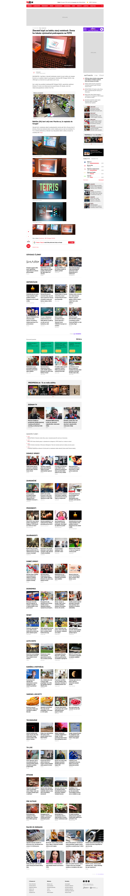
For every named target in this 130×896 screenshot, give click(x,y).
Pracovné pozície (31, 339)
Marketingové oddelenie (69, 890)
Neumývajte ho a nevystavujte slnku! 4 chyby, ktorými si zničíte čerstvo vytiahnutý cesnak (61, 817)
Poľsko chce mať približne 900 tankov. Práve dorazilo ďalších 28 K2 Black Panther (47, 735)
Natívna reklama (50, 892)
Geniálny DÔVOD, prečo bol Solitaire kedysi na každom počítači (60, 269)
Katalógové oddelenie (69, 889)
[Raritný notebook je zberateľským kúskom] (39, 229)
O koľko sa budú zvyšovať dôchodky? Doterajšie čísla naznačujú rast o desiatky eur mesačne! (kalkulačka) (75, 604)
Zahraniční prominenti (44, 525)
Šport (51, 6)
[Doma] (85, 172)
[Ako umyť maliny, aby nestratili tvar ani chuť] (75, 701)
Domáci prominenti (29, 527)
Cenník (48, 889)
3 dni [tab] (96, 75)
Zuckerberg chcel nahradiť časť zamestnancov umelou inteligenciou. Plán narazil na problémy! (31, 683)
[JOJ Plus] (85, 176)
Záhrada (42, 820)
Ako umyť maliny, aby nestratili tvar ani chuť (74, 708)
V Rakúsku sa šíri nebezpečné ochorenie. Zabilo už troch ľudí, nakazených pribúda (74, 763)
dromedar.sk (43, 554)
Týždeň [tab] (101, 75)
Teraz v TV (86, 159)
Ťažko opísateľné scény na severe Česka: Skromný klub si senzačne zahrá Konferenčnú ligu (47, 630)
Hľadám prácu (57, 686)
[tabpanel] (93, 90)
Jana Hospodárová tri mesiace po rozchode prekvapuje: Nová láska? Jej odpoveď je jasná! (61, 523)
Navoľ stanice (85, 180)
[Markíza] (85, 162)
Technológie (31, 720)
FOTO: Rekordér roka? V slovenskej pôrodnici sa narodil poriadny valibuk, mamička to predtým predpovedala (32, 763)
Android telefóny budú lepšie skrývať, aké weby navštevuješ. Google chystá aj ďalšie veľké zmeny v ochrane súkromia (32, 736)
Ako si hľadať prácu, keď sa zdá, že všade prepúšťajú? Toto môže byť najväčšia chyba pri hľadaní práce (46, 683)
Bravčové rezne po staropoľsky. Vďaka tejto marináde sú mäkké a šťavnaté (32, 710)
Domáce (29, 6)
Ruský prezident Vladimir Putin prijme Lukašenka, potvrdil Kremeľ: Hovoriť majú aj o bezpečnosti (61, 496)
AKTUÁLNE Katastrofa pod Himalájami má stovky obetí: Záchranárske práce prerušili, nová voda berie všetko (75, 497)
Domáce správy (33, 453)
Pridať (72, 242)
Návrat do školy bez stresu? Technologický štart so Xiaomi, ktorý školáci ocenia (74, 577)
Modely (27, 660)
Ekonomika (67, 6)
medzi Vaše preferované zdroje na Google (49, 242)
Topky (40, 28)
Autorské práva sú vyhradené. (88, 885)
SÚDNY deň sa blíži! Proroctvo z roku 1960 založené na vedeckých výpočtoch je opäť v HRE (46, 496)
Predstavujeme (57, 660)
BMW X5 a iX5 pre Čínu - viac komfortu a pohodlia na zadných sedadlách (75, 655)
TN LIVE (29, 747)
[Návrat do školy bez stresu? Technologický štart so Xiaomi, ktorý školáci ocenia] (75, 568)
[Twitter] (89, 881)
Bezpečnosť (57, 740)
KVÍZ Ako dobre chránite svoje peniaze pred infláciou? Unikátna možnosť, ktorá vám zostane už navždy (32, 577)
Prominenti (45, 6)
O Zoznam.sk (32, 881)
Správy (47, 427)
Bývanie (29, 775)
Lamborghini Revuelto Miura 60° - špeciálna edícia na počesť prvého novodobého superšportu (61, 656)
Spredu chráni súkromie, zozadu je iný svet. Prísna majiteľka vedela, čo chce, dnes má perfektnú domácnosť (47, 791)
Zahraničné (37, 6)
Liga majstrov (28, 634)
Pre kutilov (31, 801)
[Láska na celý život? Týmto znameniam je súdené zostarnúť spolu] (87, 152)
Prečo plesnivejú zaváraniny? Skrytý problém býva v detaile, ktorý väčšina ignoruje (32, 817)
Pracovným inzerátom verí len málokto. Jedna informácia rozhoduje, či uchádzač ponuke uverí (60, 682)
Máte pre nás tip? (68, 892)
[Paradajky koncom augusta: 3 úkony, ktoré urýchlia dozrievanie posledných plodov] (47, 808)
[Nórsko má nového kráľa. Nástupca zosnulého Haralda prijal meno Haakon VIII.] (61, 754)
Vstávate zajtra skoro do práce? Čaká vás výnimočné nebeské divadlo (75, 682)
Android (27, 740)
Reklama (49, 881)
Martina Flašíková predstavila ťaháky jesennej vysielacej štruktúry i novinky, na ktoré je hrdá (36, 423)
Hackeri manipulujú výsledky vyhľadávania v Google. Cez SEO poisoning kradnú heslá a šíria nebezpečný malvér (61, 736)
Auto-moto (31, 641)
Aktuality (28, 687)
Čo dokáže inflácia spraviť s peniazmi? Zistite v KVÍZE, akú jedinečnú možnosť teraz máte (61, 369)
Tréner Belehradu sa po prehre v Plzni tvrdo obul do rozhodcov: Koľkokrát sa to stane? (61, 630)
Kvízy (73, 6)
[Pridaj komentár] (28, 232)
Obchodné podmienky (51, 887)
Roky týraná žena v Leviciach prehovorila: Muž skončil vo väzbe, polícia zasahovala (74, 469)
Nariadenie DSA (32, 892)
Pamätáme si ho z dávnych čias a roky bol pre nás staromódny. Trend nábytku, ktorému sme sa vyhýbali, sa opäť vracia (75, 791)
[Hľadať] (102, 5)
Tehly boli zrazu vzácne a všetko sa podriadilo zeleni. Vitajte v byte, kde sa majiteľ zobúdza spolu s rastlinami (32, 791)
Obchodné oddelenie (69, 887)
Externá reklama (50, 885)
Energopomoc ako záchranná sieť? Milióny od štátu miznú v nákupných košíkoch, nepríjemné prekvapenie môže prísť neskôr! (47, 604)
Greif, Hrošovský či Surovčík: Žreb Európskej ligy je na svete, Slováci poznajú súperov (75, 630)
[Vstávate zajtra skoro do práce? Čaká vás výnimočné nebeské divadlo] (75, 674)
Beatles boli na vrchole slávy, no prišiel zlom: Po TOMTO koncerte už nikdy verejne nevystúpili (32, 551)
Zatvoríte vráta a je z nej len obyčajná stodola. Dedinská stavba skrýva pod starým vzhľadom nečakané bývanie (61, 791)
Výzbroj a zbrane (43, 739)
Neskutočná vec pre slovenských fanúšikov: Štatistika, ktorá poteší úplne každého (31, 369)
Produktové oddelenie (69, 885)
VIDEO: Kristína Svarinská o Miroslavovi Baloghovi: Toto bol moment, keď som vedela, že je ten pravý (51, 445)
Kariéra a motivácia (34, 667)
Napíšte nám (31, 890)
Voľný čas (93, 6)
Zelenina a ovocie (72, 820)
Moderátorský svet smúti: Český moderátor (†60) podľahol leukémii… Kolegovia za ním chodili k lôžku (75, 524)
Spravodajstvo (67, 884)
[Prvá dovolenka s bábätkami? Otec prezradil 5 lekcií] (61, 542)
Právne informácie (32, 884)
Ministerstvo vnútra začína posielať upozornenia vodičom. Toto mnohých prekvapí (46, 656)
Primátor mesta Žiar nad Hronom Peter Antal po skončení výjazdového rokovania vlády (71, 423)
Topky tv (79, 6)
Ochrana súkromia (32, 885)
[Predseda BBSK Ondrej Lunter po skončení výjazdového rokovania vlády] (54, 413)
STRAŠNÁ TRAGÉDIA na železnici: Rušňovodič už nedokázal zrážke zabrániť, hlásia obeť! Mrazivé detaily (51, 448)
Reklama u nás (49, 884)
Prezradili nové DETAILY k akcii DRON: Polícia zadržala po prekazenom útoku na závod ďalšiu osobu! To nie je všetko (61, 469)
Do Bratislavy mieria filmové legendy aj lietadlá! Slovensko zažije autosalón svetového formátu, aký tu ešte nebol (75, 369)
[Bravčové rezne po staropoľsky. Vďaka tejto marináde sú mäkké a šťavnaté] (32, 701)
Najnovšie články (32, 434)
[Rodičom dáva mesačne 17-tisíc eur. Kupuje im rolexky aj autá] (75, 542)
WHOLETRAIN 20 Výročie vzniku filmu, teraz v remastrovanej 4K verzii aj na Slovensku (47, 438)
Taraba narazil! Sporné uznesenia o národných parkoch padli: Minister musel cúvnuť (32, 469)
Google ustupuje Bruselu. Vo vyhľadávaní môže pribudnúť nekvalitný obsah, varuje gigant (75, 735)
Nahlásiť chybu (35, 247)
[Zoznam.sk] (86, 888)
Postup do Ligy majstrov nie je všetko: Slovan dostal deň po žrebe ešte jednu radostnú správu (32, 630)
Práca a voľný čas (72, 686)
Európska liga (43, 634)
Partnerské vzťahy (94, 150)
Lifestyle (86, 6)
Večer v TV (94, 159)
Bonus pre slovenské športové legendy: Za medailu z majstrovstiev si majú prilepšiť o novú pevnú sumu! (32, 604)
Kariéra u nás (31, 889)
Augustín (74, 2)
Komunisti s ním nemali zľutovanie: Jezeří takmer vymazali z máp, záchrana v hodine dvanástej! (47, 551)
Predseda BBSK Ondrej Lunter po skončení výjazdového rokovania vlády (52, 423)
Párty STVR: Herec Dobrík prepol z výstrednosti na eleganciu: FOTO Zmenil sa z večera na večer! (50, 441)
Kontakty (67, 881)
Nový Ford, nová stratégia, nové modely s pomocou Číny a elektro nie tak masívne (32, 656)
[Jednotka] (85, 169)
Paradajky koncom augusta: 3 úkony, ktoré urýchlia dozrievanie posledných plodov (46, 817)
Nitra (70, 472)
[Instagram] (86, 881)
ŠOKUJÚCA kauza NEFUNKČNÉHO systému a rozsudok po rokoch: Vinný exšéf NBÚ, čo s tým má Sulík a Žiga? (96, 206)
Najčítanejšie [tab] (88, 75)
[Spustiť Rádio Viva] (93, 28)
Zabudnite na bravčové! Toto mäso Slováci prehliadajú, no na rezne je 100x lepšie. (46, 710)
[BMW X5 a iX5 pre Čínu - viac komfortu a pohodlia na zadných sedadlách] (75, 648)
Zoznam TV (32, 404)
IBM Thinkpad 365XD (50, 238)
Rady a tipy (57, 713)
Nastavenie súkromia (33, 887)
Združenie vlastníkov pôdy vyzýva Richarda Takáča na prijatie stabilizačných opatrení (46, 469)
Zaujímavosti (58, 6)
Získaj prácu (43, 687)
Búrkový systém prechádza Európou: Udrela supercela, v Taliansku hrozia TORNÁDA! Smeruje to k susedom (32, 497)
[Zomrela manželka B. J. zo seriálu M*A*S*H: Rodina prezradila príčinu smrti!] (47, 515)
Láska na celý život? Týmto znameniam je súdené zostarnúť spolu (96, 152)
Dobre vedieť (28, 372)
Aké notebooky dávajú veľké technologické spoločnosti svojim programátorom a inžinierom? (74, 270)
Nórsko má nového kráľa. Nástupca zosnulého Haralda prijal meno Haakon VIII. (61, 763)
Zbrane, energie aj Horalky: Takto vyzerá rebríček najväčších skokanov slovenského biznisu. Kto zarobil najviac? (60, 604)
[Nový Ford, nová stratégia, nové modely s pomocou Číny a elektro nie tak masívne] (32, 648)
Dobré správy (32, 561)
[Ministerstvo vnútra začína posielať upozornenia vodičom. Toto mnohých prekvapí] (47, 648)
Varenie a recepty (34, 694)
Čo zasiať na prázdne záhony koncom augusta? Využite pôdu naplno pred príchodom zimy (75, 817)
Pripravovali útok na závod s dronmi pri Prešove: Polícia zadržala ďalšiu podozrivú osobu (47, 763)
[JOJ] (85, 165)
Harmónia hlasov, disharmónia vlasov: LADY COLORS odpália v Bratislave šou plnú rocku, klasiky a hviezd (47, 369)
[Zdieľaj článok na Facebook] (28, 237)
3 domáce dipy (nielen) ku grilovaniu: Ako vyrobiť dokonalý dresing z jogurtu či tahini (61, 710)
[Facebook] (84, 881)
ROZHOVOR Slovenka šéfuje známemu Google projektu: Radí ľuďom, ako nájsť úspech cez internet (46, 270)
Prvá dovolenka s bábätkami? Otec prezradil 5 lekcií (59, 550)
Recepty (27, 820)
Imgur (41, 132)
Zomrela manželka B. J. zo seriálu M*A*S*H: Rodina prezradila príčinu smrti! (47, 522)
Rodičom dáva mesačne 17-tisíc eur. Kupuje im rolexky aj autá (74, 550)
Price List (48, 890)
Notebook (41, 238)
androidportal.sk (72, 275)
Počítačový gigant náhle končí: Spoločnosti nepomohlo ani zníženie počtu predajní (32, 270)
